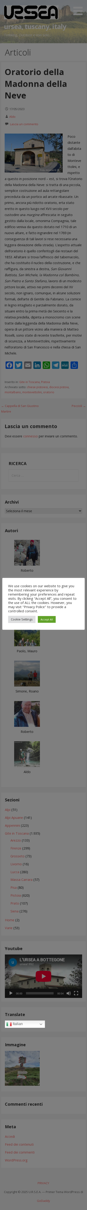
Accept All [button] (47, 619)
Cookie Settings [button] (22, 619)
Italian (17, 1024)
